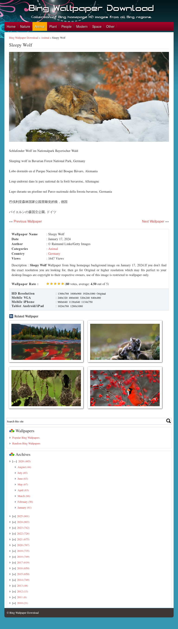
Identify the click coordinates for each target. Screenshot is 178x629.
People (66, 26)
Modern (82, 26)
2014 (23, 580)
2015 (23, 574)
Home (11, 26)
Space (97, 26)
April (23, 490)
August (24, 467)
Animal (40, 26)
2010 (22, 603)
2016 (23, 568)
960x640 (62, 302)
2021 (23, 539)
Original (101, 293)
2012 (22, 591)
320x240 (85, 297)
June (23, 478)
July (23, 473)
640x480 (96, 297)
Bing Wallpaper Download (23, 37)
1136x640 (74, 302)
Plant (53, 26)
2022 (23, 533)
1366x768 (63, 293)
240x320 (62, 297)
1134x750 (86, 302)
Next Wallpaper (153, 221)
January (25, 507)
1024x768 (63, 306)
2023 (23, 527)
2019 (23, 551)
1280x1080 (76, 306)
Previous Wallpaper (27, 221)
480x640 (74, 297)
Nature (25, 26)
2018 (23, 556)
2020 (23, 545)
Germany (54, 253)
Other (110, 26)
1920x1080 (89, 293)
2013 (22, 585)
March (24, 496)
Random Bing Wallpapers (26, 443)
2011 (22, 597)
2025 (23, 516)
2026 (24, 461)
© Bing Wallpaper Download (23, 612)
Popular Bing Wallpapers (26, 437)
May (23, 484)
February (25, 501)
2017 (23, 562)
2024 (23, 522)
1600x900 (75, 293)
